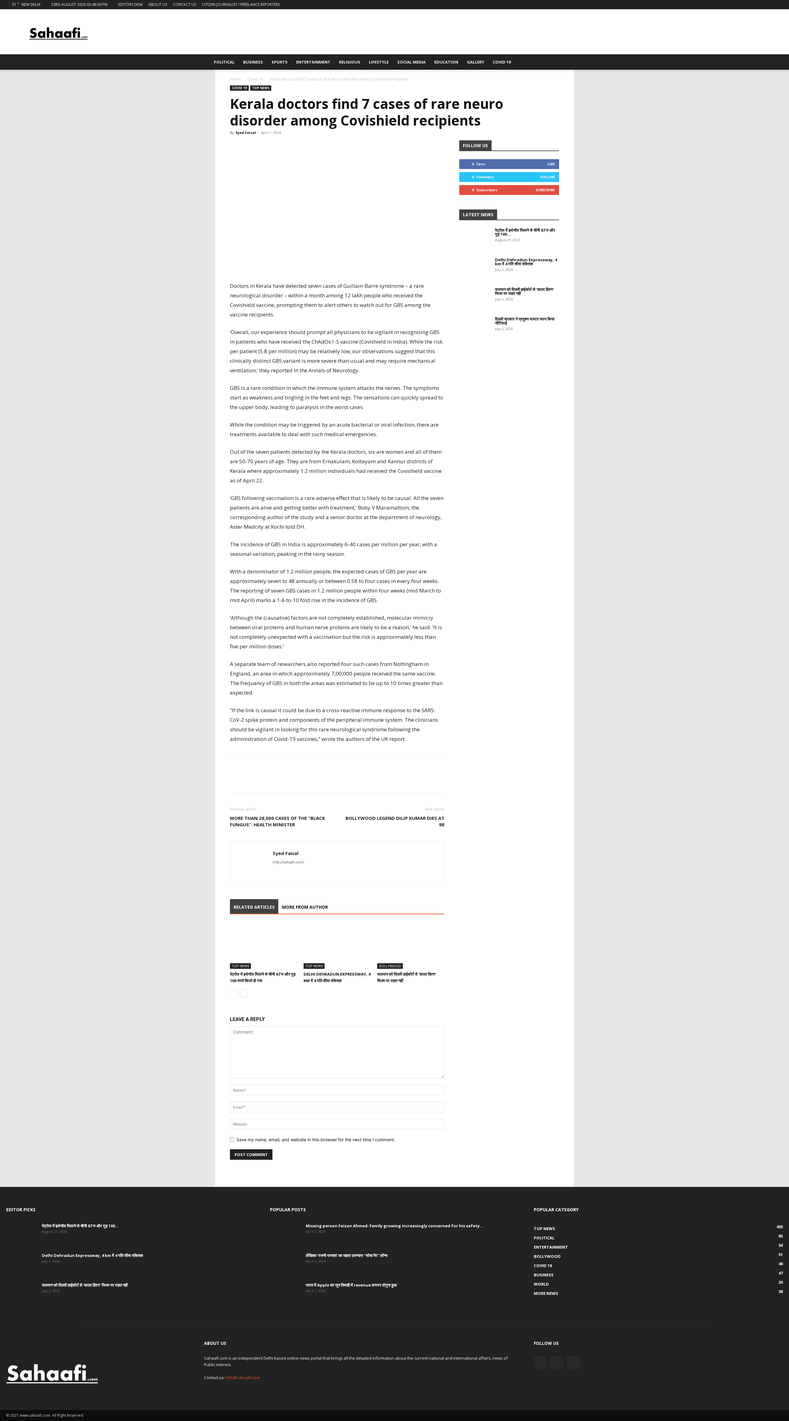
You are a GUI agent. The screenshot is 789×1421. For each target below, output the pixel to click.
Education (446, 62)
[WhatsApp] (264, 146)
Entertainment (313, 62)
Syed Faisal (245, 132)
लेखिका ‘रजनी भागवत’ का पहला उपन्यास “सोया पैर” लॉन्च (346, 1255)
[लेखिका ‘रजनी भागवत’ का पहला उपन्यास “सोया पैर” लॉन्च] (285, 1264)
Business (253, 62)
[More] (293, 146)
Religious (349, 62)
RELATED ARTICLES (254, 907)
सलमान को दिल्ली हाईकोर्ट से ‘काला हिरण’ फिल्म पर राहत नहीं (524, 291)
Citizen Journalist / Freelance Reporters (241, 4)
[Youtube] (778, 4)
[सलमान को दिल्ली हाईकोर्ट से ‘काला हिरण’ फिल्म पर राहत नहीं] (410, 946)
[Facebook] (757, 4)
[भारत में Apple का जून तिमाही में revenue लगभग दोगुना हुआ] (285, 1294)
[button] (572, 62)
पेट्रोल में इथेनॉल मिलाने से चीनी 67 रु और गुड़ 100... (525, 232)
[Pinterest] (278, 146)
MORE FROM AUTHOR (305, 907)
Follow (547, 177)
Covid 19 (502, 62)
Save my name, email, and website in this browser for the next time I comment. (315, 1139)
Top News (260, 88)
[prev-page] (234, 993)
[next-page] (243, 993)
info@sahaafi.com (243, 1377)
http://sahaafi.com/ (288, 862)
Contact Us (184, 4)
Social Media (411, 62)
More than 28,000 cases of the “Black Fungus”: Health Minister (277, 821)
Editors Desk (130, 4)
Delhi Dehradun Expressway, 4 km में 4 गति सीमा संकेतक (526, 261)
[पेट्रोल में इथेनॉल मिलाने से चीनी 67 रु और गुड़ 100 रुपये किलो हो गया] (263, 946)
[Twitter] (768, 4)
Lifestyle (379, 62)
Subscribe (545, 190)
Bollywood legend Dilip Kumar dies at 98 (394, 821)
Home (235, 79)
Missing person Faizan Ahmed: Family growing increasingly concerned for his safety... (394, 1226)
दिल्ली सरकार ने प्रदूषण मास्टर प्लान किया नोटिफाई (524, 321)
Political (224, 62)
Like (551, 164)
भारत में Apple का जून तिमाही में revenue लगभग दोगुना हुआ (351, 1285)
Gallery (475, 62)
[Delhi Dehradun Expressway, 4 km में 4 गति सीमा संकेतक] (337, 946)
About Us (158, 4)
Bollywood (390, 966)
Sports (280, 62)
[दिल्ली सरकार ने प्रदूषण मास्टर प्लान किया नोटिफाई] (474, 328)
